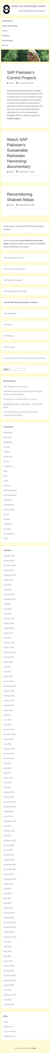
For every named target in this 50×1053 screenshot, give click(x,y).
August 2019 (8, 710)
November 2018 (9, 734)
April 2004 (7, 903)
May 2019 (7, 725)
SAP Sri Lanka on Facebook (14, 269)
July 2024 (7, 604)
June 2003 (7, 947)
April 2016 (7, 773)
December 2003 (9, 922)
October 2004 (8, 874)
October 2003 (8, 932)
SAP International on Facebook (15, 291)
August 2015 (8, 778)
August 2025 (8, 580)
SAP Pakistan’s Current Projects (15, 386)
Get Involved (7, 40)
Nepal (5, 481)
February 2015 (9, 792)
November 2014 (9, 807)
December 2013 (9, 821)
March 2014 (8, 816)
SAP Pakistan (8, 336)
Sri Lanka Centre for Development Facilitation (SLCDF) (24, 358)
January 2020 (8, 701)
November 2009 (9, 840)
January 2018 (8, 754)
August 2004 (8, 884)
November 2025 (9, 565)
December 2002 (9, 975)
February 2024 (9, 618)
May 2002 (7, 990)
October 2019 (8, 705)
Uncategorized (9, 534)
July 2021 (7, 667)
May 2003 (7, 951)
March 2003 (8, 961)
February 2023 (9, 643)
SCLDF (6, 514)
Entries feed (8, 1026)
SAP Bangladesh (9, 314)
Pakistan (6, 485)
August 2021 (8, 662)
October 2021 (8, 657)
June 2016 (7, 768)
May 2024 (7, 614)
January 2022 (8, 647)
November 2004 (9, 869)
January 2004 (8, 918)
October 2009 (8, 845)
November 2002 (9, 980)
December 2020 (9, 686)
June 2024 (7, 609)
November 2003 (9, 927)
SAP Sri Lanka (9, 347)
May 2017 (7, 763)
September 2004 (9, 879)
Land (5, 476)
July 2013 (7, 826)
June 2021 (7, 672)
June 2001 (7, 1000)
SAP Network (7, 21)
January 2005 (8, 860)
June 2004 (7, 893)
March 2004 (8, 908)
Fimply (33, 1048)
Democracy (7, 457)
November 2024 (9, 599)
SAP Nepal (7, 325)
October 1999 (8, 1004)
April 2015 (7, 787)
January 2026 (8, 561)
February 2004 (9, 913)
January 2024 (8, 623)
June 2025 (7, 590)
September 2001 (9, 995)
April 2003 (7, 956)
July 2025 (7, 585)
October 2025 (8, 570)
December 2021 (9, 652)
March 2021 (8, 676)
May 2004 (7, 898)
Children (6, 452)
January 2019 (8, 729)
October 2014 (8, 811)
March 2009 (8, 850)
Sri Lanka (7, 529)
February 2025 (9, 594)
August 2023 (8, 633)
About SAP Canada (9, 26)
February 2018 (9, 749)
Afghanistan (7, 432)
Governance (8, 466)
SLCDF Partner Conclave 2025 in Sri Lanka (20, 399)
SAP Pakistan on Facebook (13, 258)
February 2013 (9, 831)
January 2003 (8, 971)
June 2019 (7, 720)
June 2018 (7, 744)
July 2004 (7, 889)
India (5, 471)
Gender (6, 461)
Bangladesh (7, 442)
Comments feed (9, 1031)
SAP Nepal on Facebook (12, 280)
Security (6, 519)
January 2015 (8, 797)
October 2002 (8, 985)
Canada (6, 447)
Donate (5, 45)
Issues (5, 31)
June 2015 (7, 783)
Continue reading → (14, 118)
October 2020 (8, 691)
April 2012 (7, 836)
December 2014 (9, 802)
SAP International (10, 495)
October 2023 (8, 628)
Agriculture (7, 437)
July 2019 (7, 715)
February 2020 (9, 696)
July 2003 (7, 942)
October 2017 (8, 758)
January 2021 (8, 681)
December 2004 (9, 865)
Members (6, 36)
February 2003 (9, 966)
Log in (5, 1022)
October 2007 (8, 855)
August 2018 (8, 739)
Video (5, 539)
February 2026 (9, 556)
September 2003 (9, 937)
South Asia (7, 524)
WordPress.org (9, 1036)
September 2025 (9, 575)
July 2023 (7, 638)
